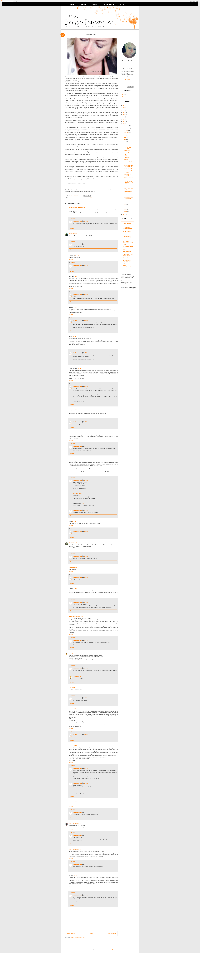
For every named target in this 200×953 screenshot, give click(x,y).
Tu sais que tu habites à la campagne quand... (128, 198)
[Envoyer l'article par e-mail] (81, 195)
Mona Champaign (127, 251)
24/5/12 (83, 207)
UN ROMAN (94, 4)
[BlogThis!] (85, 196)
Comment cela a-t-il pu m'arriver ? (128, 162)
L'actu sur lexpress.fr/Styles (128, 288)
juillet (125, 137)
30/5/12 (75, 875)
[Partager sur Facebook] (88, 196)
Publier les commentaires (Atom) (78, 937)
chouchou (80, 197)
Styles (126, 288)
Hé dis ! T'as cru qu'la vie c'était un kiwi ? (128, 166)
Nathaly (71, 653)
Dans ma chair (127, 157)
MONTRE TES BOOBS (108, 4)
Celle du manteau (128, 186)
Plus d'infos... (127, 79)
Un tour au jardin (127, 202)
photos (91, 197)
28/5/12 (86, 864)
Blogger (112, 949)
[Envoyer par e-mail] (84, 196)
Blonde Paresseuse (77, 221)
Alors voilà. (125, 258)
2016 (124, 114)
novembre (126, 128)
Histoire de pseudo (128, 168)
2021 (124, 105)
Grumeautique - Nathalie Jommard (127, 228)
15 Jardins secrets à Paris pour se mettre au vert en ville (128, 238)
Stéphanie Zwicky (127, 241)
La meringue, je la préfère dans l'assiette (128, 147)
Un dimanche (127, 150)
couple (84, 197)
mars (125, 207)
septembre (126, 132)
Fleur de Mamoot (127, 223)
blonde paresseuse (74, 197)
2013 (124, 121)
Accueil (91, 933)
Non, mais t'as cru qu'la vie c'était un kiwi (128, 182)
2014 (124, 119)
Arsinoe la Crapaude (74, 616)
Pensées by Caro (126, 260)
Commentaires (126, 97)
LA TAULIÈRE (82, 4)
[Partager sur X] (87, 196)
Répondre (71, 215)
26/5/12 (86, 783)
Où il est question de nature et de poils (128, 178)
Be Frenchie (125, 235)
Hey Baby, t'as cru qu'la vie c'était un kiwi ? (128, 154)
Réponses (73, 218)
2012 (124, 123)
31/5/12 (86, 895)
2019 (124, 107)
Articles (124, 94)
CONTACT (122, 4)
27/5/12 (80, 849)
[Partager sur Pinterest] (90, 196)
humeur (87, 197)
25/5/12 (83, 503)
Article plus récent (71, 933)
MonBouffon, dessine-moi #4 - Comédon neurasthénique (127, 231)
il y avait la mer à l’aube (128, 266)
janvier (125, 211)
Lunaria (71, 233)
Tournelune (71, 459)
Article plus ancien (112, 933)
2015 (124, 117)
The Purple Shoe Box (74, 823)
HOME (72, 4)
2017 (124, 112)
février (125, 209)
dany (70, 687)
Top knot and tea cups (128, 246)
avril (125, 204)
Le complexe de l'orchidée (127, 175)
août (125, 135)
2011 (124, 214)
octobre (126, 130)
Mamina (71, 542)
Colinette (71, 433)
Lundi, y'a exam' (127, 143)
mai (125, 142)
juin (125, 139)
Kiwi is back (126, 195)
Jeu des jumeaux (126, 225)
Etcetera (71, 567)
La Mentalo (125, 265)
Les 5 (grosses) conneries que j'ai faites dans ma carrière (128, 254)
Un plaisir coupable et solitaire (128, 171)
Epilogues (126, 159)
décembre (126, 125)
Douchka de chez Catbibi (75, 207)
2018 (124, 110)
